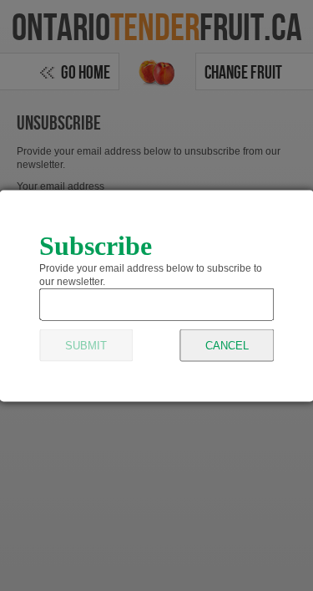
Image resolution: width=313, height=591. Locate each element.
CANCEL (227, 345)
